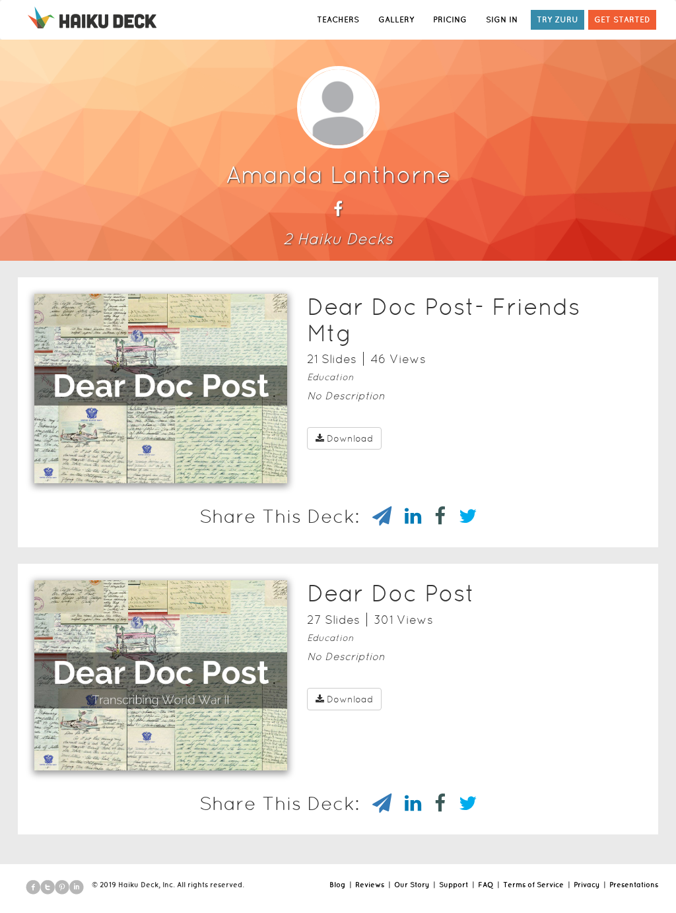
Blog (337, 885)
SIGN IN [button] (502, 19)
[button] (137, 466)
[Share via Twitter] (461, 516)
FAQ (485, 885)
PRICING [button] (450, 19)
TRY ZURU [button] (557, 19)
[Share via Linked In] (406, 516)
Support (453, 885)
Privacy (586, 885)
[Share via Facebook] (433, 516)
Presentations (633, 885)
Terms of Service (533, 885)
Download (350, 438)
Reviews (369, 885)
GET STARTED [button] (622, 19)
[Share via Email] (375, 516)
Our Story (411, 885)
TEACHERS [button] (338, 19)
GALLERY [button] (396, 19)
